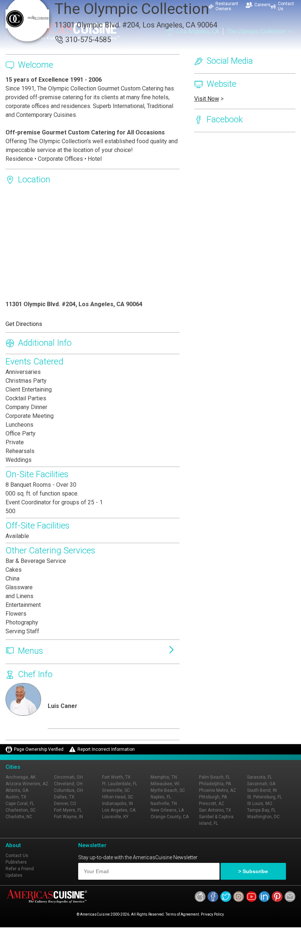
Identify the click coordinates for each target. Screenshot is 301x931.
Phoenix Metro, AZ (217, 790)
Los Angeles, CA (118, 810)
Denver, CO (65, 803)
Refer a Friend (20, 868)
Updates (14, 875)
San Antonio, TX (215, 810)
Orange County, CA (169, 816)
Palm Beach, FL (214, 777)
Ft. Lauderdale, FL (119, 783)
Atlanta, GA (17, 790)
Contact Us (17, 855)
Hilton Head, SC (117, 797)
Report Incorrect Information (106, 749)
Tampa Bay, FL (261, 810)
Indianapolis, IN (117, 803)
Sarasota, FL (259, 777)
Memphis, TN (163, 777)
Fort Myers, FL (68, 810)
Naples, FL (160, 797)
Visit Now (206, 98)
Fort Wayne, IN (68, 816)
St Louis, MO (259, 803)
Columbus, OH (68, 790)
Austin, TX (16, 797)
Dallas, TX (64, 797)
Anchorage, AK (21, 777)
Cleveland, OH (68, 783)
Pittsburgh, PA (213, 797)
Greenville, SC (116, 790)
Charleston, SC (21, 810)
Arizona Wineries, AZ (27, 783)
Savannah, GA (261, 783)
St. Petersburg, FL (264, 797)
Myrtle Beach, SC (167, 790)
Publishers (16, 862)
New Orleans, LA (167, 810)
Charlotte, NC (19, 816)
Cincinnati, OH (68, 777)
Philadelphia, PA (215, 783)
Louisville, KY (115, 816)
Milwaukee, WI (164, 783)
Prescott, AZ (211, 803)
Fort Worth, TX (116, 777)
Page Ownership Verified (39, 749)
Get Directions (24, 323)
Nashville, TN (163, 803)
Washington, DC (263, 816)
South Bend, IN (262, 790)
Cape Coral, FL (20, 803)
